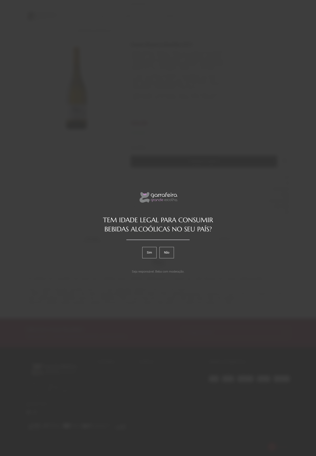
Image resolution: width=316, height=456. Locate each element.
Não (166, 252)
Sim (149, 252)
